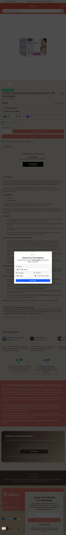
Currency (38, 273)
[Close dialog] (51, 253)
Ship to (20, 266)
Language (21, 273)
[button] (4, 528)
